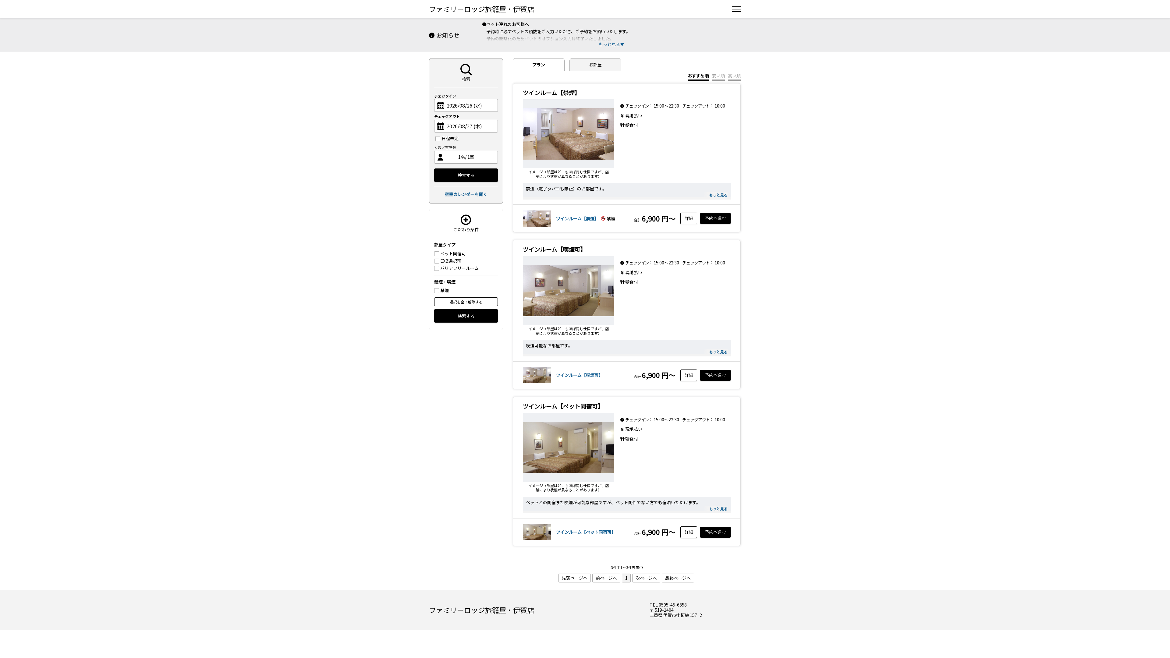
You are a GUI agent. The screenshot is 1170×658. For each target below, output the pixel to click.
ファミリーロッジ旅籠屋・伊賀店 (481, 9)
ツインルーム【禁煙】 (577, 218)
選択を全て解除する (466, 301)
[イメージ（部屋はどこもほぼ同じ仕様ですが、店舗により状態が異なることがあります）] (568, 133)
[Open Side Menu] (736, 9)
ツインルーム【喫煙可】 (579, 375)
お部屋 (595, 65)
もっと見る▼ (611, 44)
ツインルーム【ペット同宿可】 (586, 532)
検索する (466, 175)
